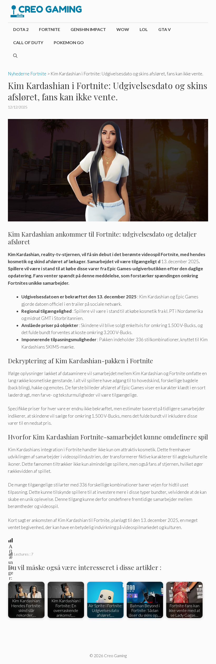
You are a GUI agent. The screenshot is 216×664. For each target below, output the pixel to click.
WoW (122, 29)
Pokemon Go (69, 42)
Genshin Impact (88, 29)
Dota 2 (20, 29)
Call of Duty (28, 42)
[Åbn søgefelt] (15, 55)
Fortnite (49, 29)
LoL (144, 29)
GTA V (164, 29)
